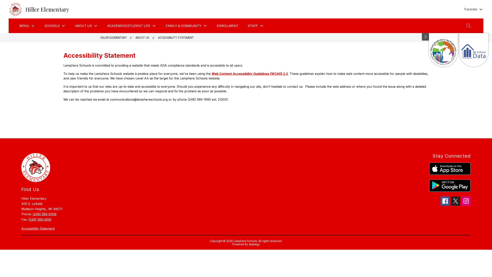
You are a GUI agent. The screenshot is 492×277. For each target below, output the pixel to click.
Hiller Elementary (114, 37)
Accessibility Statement (176, 37)
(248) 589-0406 (45, 214)
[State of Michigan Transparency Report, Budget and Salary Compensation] (443, 50)
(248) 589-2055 (39, 219)
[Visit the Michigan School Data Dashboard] (473, 50)
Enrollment (228, 26)
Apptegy (254, 244)
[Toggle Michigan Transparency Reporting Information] (425, 37)
